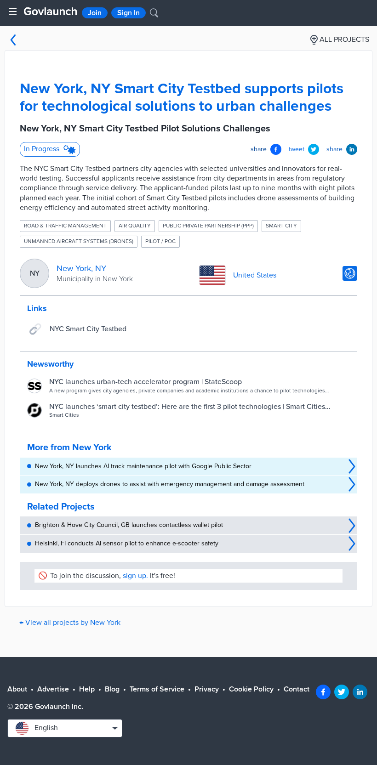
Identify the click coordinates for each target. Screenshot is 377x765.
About (17, 689)
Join (95, 12)
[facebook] (323, 692)
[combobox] (64, 728)
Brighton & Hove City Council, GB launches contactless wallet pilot (129, 525)
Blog (112, 689)
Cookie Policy (251, 689)
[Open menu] (13, 11)
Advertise (53, 689)
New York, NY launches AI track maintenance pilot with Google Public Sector (143, 466)
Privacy (206, 689)
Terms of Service (157, 689)
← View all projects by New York (69, 622)
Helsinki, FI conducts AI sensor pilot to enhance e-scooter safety (126, 543)
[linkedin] (360, 692)
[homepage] (50, 11)
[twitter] (341, 692)
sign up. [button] (135, 575)
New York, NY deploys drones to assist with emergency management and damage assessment (169, 484)
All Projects (344, 39)
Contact (296, 689)
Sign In (128, 12)
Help (87, 689)
